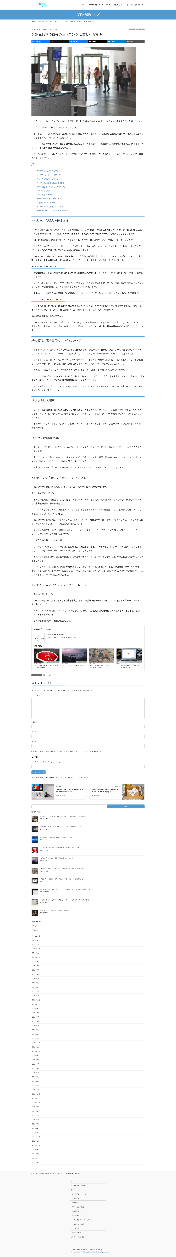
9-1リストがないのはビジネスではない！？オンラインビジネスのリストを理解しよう (67, 900)
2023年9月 (35, 961)
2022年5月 (35, 1025)
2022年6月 (35, 1021)
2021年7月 (35, 1064)
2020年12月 (36, 1094)
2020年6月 (35, 1120)
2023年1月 (35, 996)
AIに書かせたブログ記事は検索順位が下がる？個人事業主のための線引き (63, 816)
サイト (33, 741)
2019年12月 (36, 1137)
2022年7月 (35, 1017)
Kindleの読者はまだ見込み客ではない (51, 183)
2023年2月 (35, 991)
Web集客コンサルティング (82, 1220)
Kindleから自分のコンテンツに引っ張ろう (52, 211)
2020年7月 (35, 1115)
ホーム (35, 1174)
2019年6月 (35, 1162)
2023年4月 (35, 983)
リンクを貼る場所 (43, 191)
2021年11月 (36, 1047)
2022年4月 (35, 1030)
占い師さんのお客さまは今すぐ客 (49, 207)
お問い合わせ (76, 1232)
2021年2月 (35, 1085)
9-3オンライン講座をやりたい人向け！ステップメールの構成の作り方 (128, 666)
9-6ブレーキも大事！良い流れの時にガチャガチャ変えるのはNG (46, 666)
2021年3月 (35, 1081)
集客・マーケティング (136, 29)
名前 (34, 722)
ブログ (34, 926)
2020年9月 (35, 1107)
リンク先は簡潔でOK (44, 195)
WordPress (77, 1252)
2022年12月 (36, 1000)
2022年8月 (35, 1013)
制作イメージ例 (79, 1224)
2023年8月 (35, 966)
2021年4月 (35, 1077)
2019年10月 (36, 1145)
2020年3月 (35, 1132)
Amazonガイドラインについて (48, 175)
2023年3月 (35, 987)
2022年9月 (35, 1008)
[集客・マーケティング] (133, 792)
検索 (126, 806)
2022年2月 (35, 1038)
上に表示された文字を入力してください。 (46, 762)
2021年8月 (35, 1060)
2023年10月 (36, 957)
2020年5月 (35, 1124)
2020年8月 (35, 1111)
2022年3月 (35, 1034)
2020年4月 (35, 1128)
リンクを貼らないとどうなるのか (49, 179)
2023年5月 (35, 978)
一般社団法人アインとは (72, 1174)
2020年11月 (36, 1098)
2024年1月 (35, 944)
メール (34, 732)
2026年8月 (35, 940)
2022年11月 (36, 1004)
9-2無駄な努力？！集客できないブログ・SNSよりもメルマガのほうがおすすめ (65, 889)
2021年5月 (35, 1072)
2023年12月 (36, 949)
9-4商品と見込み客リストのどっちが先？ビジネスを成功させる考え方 (101, 666)
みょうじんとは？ (78, 1198)
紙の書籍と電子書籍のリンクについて (50, 187)
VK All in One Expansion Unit (101, 1252)
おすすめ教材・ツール (47, 1174)
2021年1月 (35, 1090)
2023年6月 (35, 974)
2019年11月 (36, 1141)
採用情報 (75, 1202)
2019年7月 (35, 1158)
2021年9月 (35, 1055)
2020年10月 (36, 1102)
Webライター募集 (78, 1207)
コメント (35, 695)
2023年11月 (36, 953)
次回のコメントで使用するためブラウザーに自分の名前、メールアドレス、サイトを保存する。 (68, 751)
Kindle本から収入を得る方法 (47, 171)
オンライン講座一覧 (77, 1237)
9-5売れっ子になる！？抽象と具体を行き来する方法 (74, 666)
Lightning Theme (87, 1252)
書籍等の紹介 (76, 1211)
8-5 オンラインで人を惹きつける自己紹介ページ (55, 910)
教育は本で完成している (46, 203)
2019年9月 (35, 1149)
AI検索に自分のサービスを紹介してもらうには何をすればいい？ (60, 827)
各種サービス (76, 1215)
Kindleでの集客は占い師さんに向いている (52, 199)
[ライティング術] (43, 792)
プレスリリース (37, 930)
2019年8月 (35, 1154)
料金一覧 (76, 1228)
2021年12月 (36, 1043)
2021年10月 (36, 1051)
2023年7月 (35, 970)
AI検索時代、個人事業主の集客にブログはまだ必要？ (57, 837)
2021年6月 (35, 1068)
